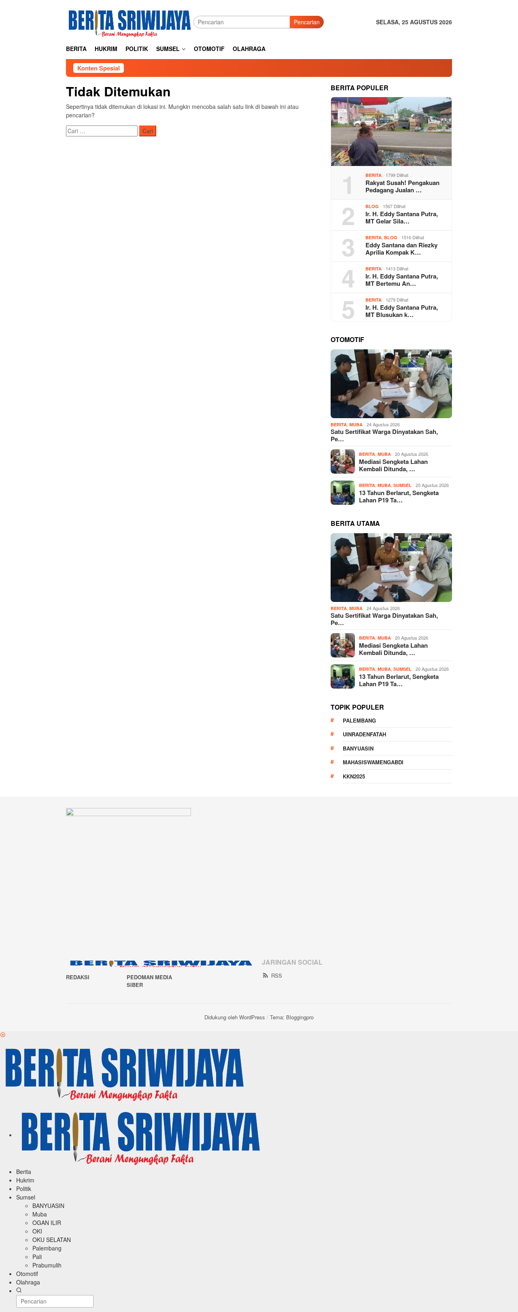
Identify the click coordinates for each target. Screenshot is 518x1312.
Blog (372, 206)
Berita (373, 175)
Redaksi (77, 977)
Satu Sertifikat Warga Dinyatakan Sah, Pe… (384, 435)
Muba (356, 424)
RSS (276, 975)
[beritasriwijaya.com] (129, 21)
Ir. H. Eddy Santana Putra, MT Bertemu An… (401, 279)
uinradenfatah (364, 734)
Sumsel (402, 485)
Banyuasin (358, 748)
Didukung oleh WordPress (234, 1017)
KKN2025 (354, 776)
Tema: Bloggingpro (292, 1017)
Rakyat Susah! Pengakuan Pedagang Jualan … (402, 186)
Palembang (359, 720)
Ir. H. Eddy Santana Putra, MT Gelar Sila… (401, 217)
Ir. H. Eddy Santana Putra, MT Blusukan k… (401, 311)
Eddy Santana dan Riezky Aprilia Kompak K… (401, 248)
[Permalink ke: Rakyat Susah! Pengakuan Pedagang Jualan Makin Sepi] (391, 131)
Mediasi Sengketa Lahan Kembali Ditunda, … (393, 465)
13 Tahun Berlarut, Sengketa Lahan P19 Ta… (399, 496)
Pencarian (307, 22)
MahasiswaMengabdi (373, 762)
